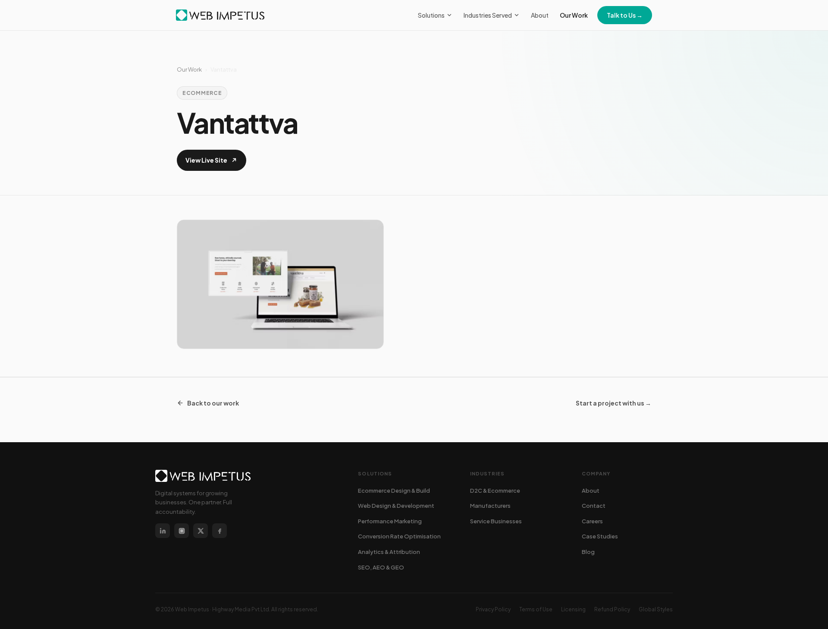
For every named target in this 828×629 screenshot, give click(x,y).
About (540, 15)
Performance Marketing (390, 521)
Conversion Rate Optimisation (399, 536)
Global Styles (656, 609)
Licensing (573, 609)
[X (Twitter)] (200, 530)
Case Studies (600, 536)
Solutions (431, 15)
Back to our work (213, 403)
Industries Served (488, 15)
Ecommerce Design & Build (394, 490)
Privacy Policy (493, 609)
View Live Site (206, 160)
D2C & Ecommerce (495, 490)
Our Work (574, 15)
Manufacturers (490, 505)
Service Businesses (496, 521)
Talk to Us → (625, 15)
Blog (588, 551)
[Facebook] (219, 530)
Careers (592, 521)
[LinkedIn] (162, 530)
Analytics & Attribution (389, 551)
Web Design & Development (396, 505)
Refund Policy (612, 609)
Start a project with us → (613, 403)
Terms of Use (535, 609)
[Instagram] (181, 530)
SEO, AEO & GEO (381, 567)
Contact (593, 505)
